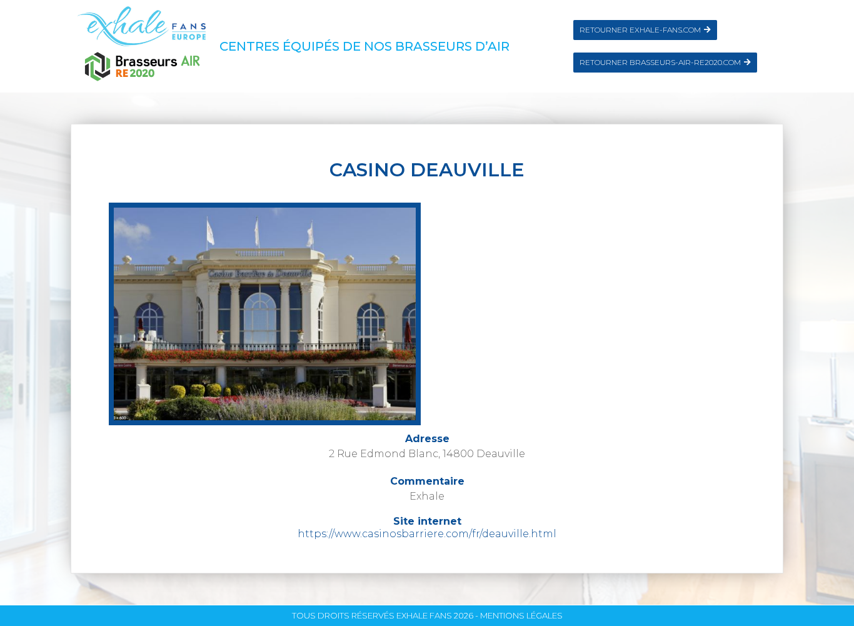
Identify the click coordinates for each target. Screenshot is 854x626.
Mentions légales (521, 615)
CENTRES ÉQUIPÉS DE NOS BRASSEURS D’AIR (364, 46)
